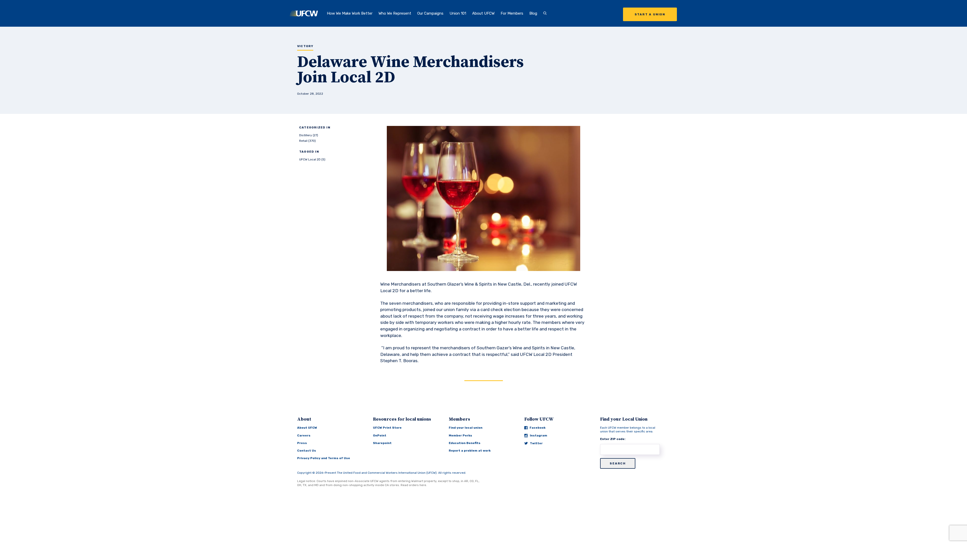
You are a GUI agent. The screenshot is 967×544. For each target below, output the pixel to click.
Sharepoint (382, 443)
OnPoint (379, 435)
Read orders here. (414, 485)
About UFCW (483, 13)
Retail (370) (307, 141)
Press (302, 443)
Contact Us (306, 450)
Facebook (537, 427)
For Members (512, 13)
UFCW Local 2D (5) (312, 159)
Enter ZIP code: (613, 439)
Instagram (538, 435)
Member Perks (460, 435)
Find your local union (465, 427)
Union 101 (458, 13)
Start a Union (650, 14)
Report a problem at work (470, 450)
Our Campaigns (430, 13)
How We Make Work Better (349, 13)
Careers (303, 435)
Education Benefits (464, 443)
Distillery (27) (308, 135)
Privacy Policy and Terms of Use (323, 458)
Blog (533, 13)
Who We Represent (394, 13)
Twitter (536, 443)
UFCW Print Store (387, 427)
